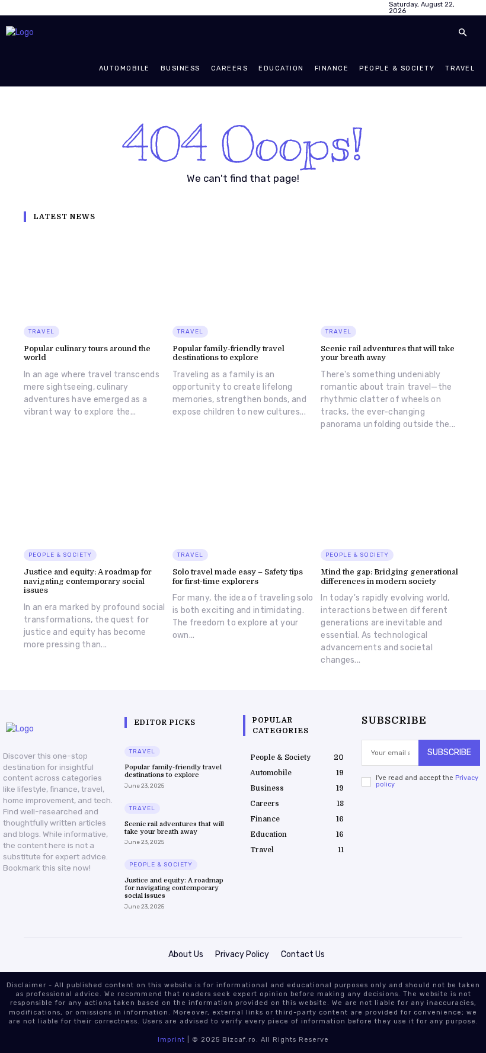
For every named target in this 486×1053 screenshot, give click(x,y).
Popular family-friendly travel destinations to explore (228, 353)
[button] (462, 33)
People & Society (60, 554)
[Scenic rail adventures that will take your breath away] (391, 275)
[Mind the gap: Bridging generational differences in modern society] (391, 498)
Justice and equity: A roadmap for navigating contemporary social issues (88, 581)
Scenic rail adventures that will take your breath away (174, 828)
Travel (41, 331)
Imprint (171, 1040)
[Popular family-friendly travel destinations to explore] (243, 275)
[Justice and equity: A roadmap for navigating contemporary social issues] (94, 498)
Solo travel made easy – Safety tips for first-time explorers (237, 576)
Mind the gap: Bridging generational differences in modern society (389, 576)
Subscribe (449, 752)
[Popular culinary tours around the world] (94, 275)
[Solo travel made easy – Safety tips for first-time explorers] (243, 498)
